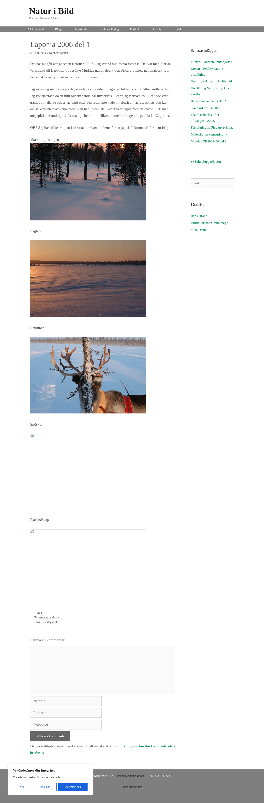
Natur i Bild (51, 11)
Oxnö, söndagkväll (46, 622)
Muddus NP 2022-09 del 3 (209, 141)
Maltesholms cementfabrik (209, 134)
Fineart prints (81, 29)
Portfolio (135, 29)
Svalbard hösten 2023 (206, 108)
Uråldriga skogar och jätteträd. (212, 81)
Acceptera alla (73, 786)
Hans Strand (199, 216)
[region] (50, 779)
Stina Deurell (200, 230)
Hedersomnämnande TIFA (209, 101)
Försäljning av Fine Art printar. (212, 127)
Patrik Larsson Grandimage (209, 223)
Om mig (157, 29)
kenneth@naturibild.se (130, 775)
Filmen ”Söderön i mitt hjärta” (211, 62)
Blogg (58, 29)
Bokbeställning (110, 29)
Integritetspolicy (132, 786)
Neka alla (45, 786)
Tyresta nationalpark (46, 617)
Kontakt (177, 29)
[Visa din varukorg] (235, 29)
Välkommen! (36, 29)
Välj (22, 786)
